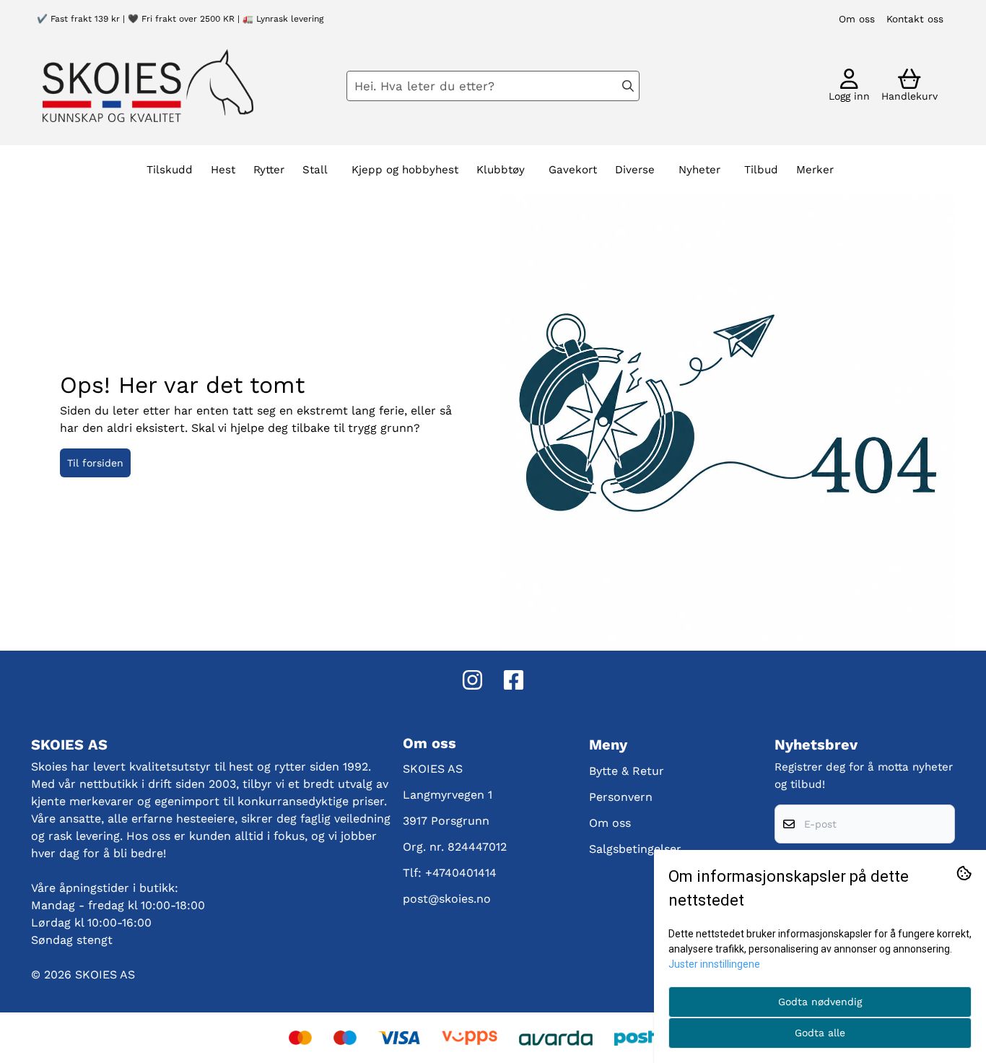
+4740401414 (461, 873)
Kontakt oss (914, 19)
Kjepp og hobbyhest (405, 169)
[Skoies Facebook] (513, 680)
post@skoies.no (447, 899)
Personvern (621, 797)
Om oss (857, 19)
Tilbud (761, 169)
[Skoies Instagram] (472, 680)
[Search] (628, 86)
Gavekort (573, 169)
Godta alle (820, 1032)
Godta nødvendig (820, 1001)
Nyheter (699, 169)
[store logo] (148, 85)
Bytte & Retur (626, 771)
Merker (815, 169)
